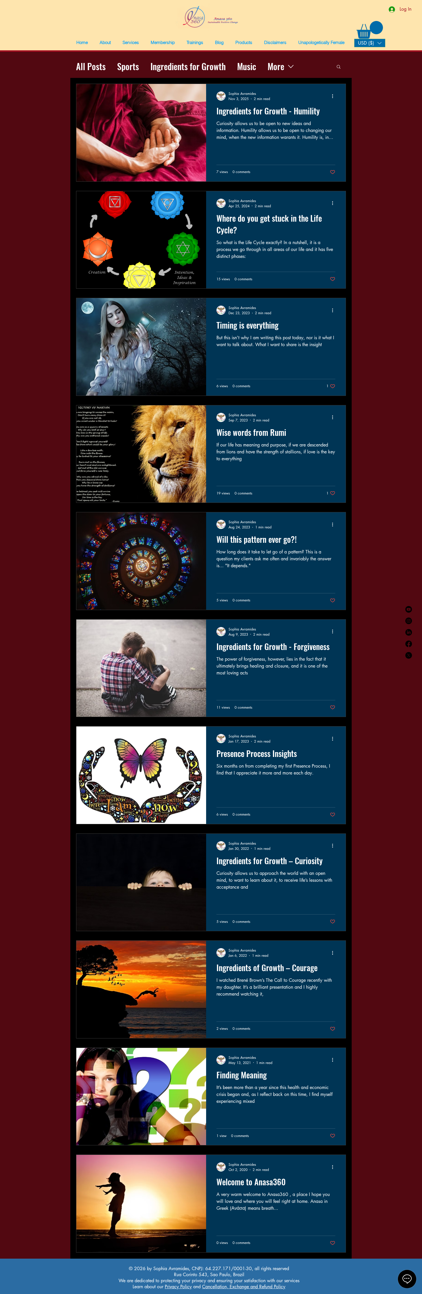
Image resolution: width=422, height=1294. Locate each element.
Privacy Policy (178, 1287)
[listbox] (369, 43)
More (276, 66)
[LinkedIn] (408, 632)
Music (246, 66)
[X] (408, 655)
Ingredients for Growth (188, 66)
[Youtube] (408, 609)
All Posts (91, 66)
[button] (105, 42)
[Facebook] (408, 644)
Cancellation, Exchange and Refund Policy (243, 1287)
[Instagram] (408, 621)
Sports (128, 66)
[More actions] (334, 96)
